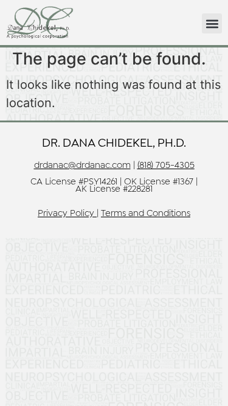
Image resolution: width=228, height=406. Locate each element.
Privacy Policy (66, 213)
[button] (212, 23)
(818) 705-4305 (166, 165)
